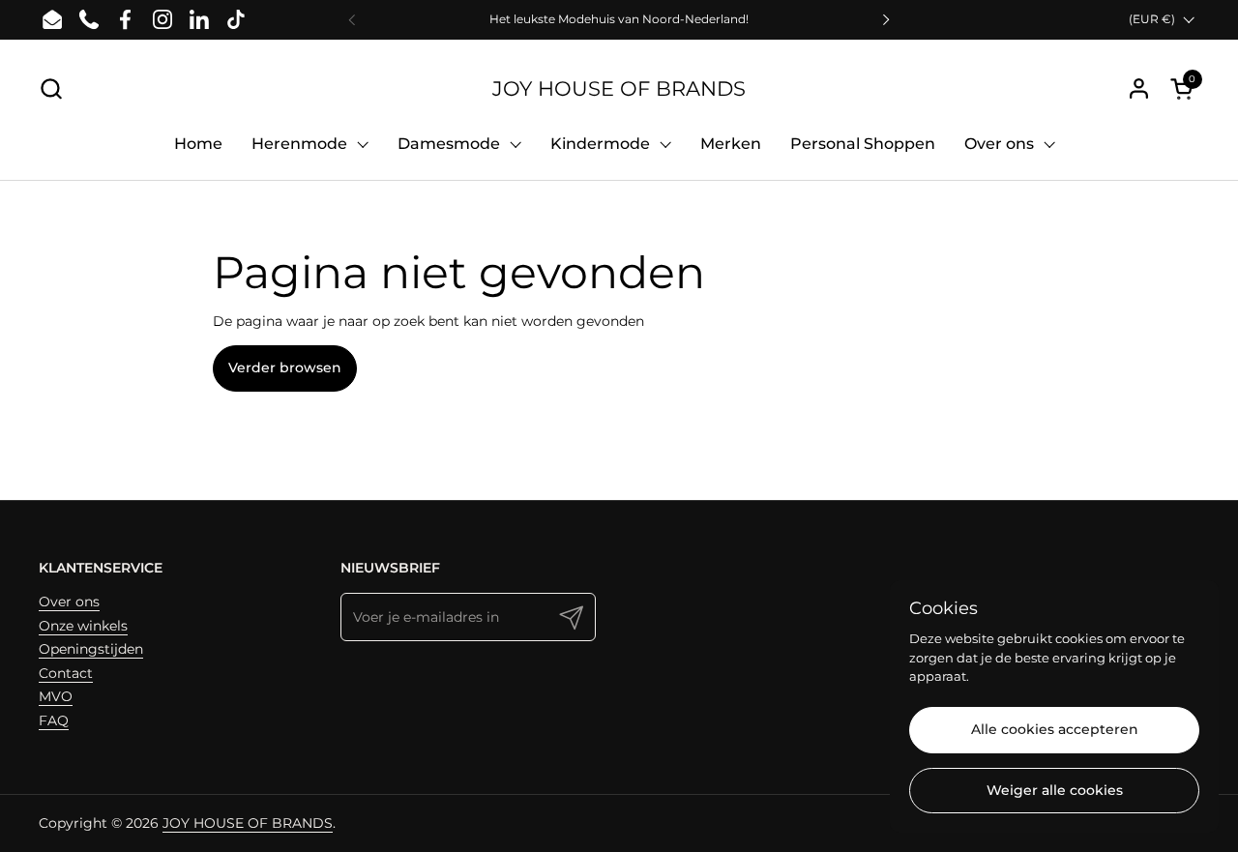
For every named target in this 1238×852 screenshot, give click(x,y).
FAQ (54, 720)
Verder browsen (284, 367)
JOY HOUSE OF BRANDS (619, 88)
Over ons (69, 601)
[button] (51, 88)
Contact (66, 673)
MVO (56, 696)
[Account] (1139, 88)
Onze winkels (83, 625)
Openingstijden (91, 649)
